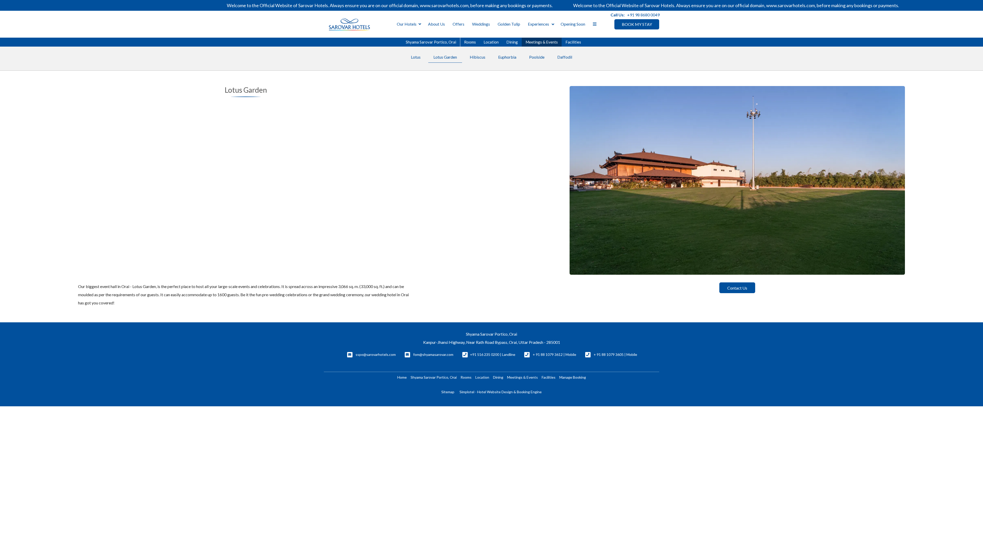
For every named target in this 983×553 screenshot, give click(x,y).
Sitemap (447, 392)
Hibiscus (477, 57)
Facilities (573, 42)
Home (402, 377)
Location (491, 42)
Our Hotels (406, 24)
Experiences (538, 24)
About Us (436, 24)
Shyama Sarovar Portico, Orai (431, 42)
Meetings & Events (542, 42)
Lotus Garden (445, 57)
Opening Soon (573, 24)
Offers (458, 24)
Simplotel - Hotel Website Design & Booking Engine (501, 392)
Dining (512, 42)
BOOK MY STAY (637, 24)
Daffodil (564, 57)
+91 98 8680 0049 (643, 14)
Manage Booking (572, 377)
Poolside (536, 57)
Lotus (416, 57)
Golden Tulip (509, 24)
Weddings (481, 24)
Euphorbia (507, 57)
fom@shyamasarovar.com (433, 354)
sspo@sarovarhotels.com (376, 354)
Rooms (470, 42)
